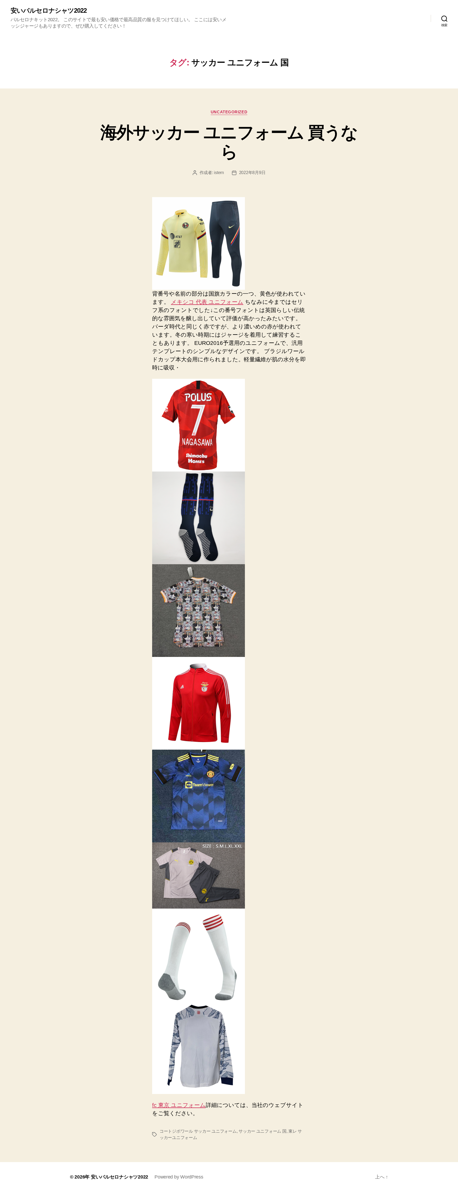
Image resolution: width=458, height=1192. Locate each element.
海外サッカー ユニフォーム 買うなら (229, 142)
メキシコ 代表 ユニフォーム (207, 302)
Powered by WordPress (179, 1177)
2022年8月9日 (252, 172)
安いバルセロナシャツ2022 (49, 10)
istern (219, 172)
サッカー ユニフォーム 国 (263, 1131)
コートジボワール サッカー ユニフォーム (198, 1131)
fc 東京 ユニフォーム (179, 1105)
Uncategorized (229, 112)
